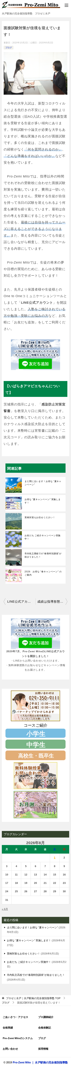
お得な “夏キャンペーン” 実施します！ (43, 501)
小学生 (36, 733)
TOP (33, 998)
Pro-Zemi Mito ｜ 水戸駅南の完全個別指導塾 (40, 1062)
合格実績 (8, 1027)
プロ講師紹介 (46, 1017)
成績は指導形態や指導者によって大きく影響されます (52, 601)
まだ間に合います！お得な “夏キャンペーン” (43, 483)
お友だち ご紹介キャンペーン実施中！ (42, 537)
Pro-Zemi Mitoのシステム (18, 1038)
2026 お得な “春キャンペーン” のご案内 (43, 573)
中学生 (36, 744)
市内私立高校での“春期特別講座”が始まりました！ (43, 555)
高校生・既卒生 (36, 756)
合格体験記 (44, 1027)
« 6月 (5, 909)
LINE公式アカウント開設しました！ (21, 601)
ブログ (8, 47)
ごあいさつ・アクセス (15, 1017)
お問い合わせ (10, 1048)
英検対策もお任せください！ (40, 517)
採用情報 (43, 1048)
